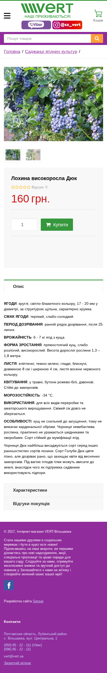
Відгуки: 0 (39, 187)
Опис (18, 286)
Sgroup (38, 601)
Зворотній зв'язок (17, 663)
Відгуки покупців (31, 503)
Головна (12, 51)
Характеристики (30, 490)
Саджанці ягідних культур (51, 51)
